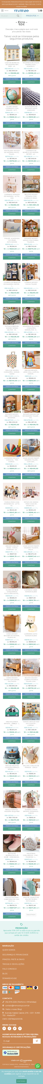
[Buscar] (18, 15)
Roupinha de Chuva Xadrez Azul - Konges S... (31, 64)
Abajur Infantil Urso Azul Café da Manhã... (31, 372)
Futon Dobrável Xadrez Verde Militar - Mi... (12, 328)
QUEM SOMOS (8, 950)
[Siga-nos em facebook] (9, 1028)
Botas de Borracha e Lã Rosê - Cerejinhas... (12, 855)
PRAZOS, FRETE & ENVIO (13, 959)
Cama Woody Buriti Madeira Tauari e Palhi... (31, 547)
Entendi (21, 1081)
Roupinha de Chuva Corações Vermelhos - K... (31, 328)
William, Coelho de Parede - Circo (31, 766)
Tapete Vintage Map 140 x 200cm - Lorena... (31, 723)
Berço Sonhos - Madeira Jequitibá (12, 810)
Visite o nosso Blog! (13, 1009)
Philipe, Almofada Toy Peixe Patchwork (12, 240)
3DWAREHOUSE (9, 978)
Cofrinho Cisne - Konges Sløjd (31, 591)
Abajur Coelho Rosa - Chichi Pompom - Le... (12, 547)
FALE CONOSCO (9, 969)
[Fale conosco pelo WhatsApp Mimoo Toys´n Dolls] (38, 1066)
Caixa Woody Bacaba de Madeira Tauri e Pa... (12, 635)
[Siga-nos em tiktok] (14, 1028)
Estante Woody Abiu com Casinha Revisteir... (12, 416)
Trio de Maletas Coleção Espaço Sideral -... (12, 767)
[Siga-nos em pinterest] (20, 1028)
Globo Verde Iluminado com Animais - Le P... (12, 108)
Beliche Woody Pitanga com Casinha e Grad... (31, 196)
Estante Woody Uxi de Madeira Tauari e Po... (31, 416)
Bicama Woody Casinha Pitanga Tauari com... (31, 679)
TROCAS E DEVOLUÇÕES (13, 964)
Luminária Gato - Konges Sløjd (31, 634)
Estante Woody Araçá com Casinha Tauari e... (31, 240)
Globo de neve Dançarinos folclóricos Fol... (12, 591)
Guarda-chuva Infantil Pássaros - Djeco (31, 811)
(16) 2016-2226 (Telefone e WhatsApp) (20, 1002)
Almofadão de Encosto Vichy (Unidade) (31, 108)
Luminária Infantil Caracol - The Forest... (11, 460)
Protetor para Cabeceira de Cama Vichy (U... (12, 899)
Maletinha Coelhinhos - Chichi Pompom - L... (31, 855)
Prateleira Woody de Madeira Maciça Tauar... (12, 152)
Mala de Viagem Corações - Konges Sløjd (12, 372)
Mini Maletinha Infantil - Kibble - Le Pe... (12, 723)
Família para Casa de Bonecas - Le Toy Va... (12, 503)
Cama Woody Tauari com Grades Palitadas (12, 679)
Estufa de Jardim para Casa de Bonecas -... (31, 503)
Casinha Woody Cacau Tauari (31, 283)
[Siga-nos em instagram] (4, 1028)
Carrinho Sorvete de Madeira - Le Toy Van (12, 196)
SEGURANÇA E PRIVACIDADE (15, 955)
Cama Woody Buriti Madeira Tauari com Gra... (31, 460)
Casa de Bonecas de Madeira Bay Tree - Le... (12, 64)
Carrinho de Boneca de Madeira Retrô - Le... (31, 152)
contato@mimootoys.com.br (17, 1006)
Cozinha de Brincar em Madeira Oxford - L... (12, 284)
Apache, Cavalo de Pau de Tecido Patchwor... (31, 899)
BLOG (5, 974)
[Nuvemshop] (21, 1062)
